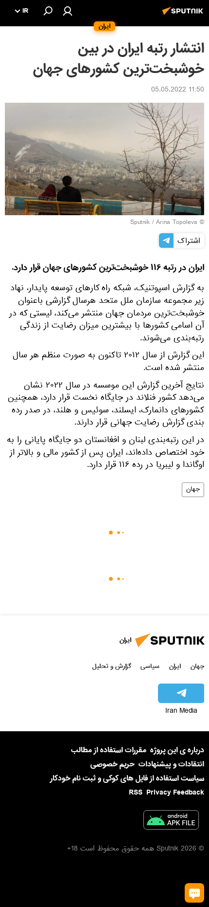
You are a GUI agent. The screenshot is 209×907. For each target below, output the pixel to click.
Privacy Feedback (175, 792)
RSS (135, 792)
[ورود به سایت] (67, 10)
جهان (193, 490)
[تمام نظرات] (194, 893)
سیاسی (149, 666)
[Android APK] (171, 821)
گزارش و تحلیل (111, 666)
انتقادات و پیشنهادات (171, 764)
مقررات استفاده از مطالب (108, 750)
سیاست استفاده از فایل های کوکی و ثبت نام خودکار (127, 778)
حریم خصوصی (112, 764)
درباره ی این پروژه (177, 750)
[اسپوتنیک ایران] (184, 16)
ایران (175, 666)
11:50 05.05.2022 (177, 90)
